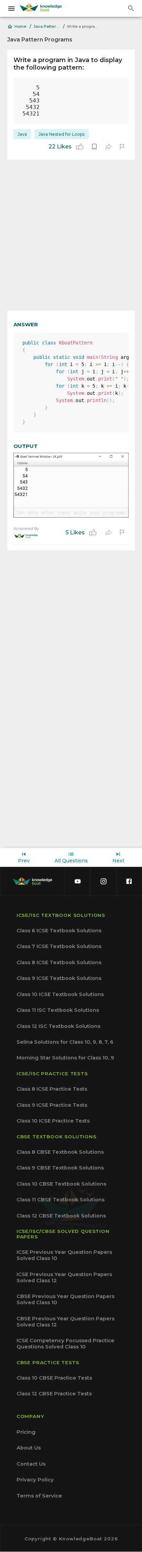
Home (20, 26)
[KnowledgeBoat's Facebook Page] (129, 881)
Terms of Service (39, 1496)
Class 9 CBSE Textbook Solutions (60, 1168)
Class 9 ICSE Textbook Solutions (59, 978)
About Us (29, 1448)
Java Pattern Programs (47, 26)
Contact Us (31, 1464)
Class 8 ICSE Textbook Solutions (59, 962)
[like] (80, 146)
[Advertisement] (71, 235)
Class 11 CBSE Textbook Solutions (60, 1200)
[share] (108, 147)
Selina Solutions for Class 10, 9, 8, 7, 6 (65, 1042)
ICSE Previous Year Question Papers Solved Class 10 (64, 1255)
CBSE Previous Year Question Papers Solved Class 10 (65, 1299)
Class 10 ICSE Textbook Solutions (60, 994)
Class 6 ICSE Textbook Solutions (59, 930)
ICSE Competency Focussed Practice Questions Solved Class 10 (65, 1343)
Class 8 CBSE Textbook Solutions (60, 1152)
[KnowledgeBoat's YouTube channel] (77, 881)
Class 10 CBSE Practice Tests (54, 1378)
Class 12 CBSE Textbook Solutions (61, 1216)
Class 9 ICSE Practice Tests (52, 1105)
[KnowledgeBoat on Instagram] (103, 881)
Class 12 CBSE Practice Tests (54, 1394)
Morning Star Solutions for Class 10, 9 (65, 1058)
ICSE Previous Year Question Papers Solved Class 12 (64, 1277)
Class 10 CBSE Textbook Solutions (61, 1184)
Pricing (26, 1432)
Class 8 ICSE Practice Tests (52, 1089)
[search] (131, 8)
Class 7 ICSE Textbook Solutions (59, 946)
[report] (122, 146)
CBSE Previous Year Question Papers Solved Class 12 (65, 1321)
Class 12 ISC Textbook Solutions (58, 1026)
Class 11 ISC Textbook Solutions (58, 1010)
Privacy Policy (35, 1480)
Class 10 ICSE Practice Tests (53, 1121)
